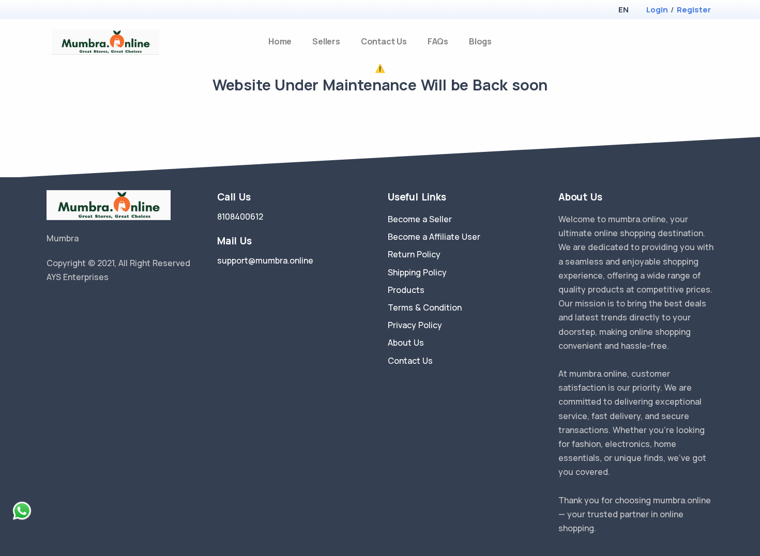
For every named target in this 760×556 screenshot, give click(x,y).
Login (657, 9)
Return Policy (414, 254)
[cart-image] (709, 41)
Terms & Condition (425, 307)
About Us (406, 342)
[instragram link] (82, 303)
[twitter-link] (51, 303)
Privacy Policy (415, 325)
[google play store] (72, 10)
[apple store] (54, 10)
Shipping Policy (417, 272)
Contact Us (384, 41)
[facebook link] (66, 303)
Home (280, 41)
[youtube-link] (97, 303)
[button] (623, 9)
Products (406, 290)
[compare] (692, 41)
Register (694, 9)
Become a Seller (420, 219)
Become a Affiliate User (434, 236)
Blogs (480, 41)
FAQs (438, 41)
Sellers (326, 41)
